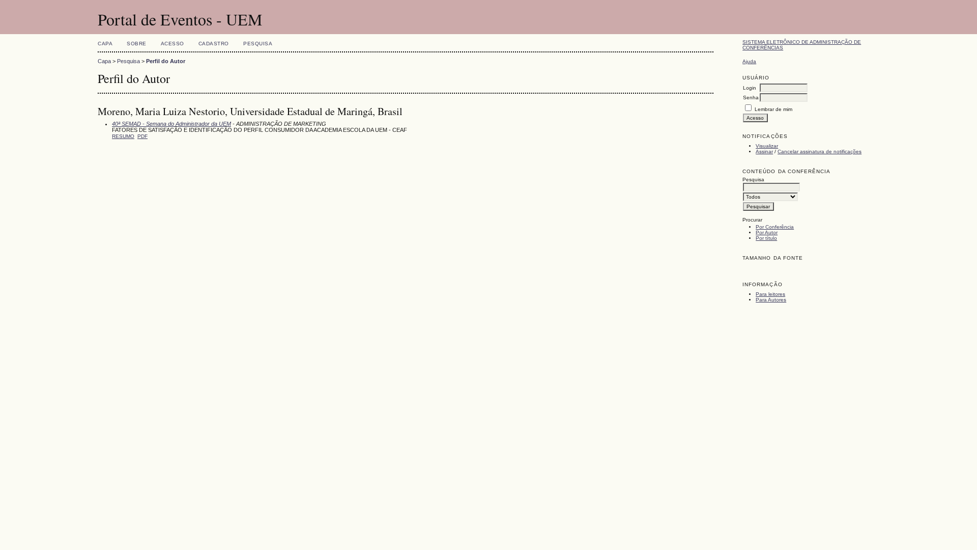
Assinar (764, 151)
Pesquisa (257, 43)
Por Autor (767, 232)
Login (749, 88)
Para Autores (771, 299)
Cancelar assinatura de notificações (819, 151)
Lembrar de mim (773, 109)
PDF (142, 136)
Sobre (137, 43)
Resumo (123, 136)
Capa (105, 43)
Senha (751, 97)
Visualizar (767, 146)
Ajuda (749, 61)
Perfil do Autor (165, 61)
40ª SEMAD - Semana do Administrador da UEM (171, 124)
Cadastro (213, 43)
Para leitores (770, 294)
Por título (766, 238)
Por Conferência (775, 227)
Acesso (172, 43)
